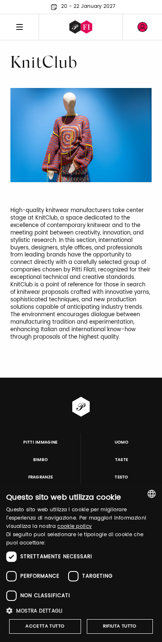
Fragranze (40, 477)
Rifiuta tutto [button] (120, 626)
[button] (81, 610)
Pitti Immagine (40, 442)
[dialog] (81, 562)
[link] (142, 27)
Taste (121, 459)
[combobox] (151, 494)
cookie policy (74, 526)
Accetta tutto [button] (44, 626)
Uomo (121, 442)
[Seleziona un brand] (81, 27)
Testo (121, 477)
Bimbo (40, 459)
